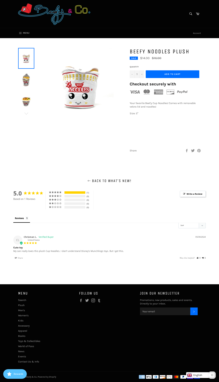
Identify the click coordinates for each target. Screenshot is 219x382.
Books (21, 335)
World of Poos (26, 346)
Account (197, 33)
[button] (198, 258)
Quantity (134, 67)
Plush (21, 305)
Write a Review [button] (194, 193)
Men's (21, 310)
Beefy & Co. (31, 377)
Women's (23, 315)
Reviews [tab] (19, 218)
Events (22, 356)
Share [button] (20, 258)
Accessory (24, 325)
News (21, 351)
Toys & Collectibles (29, 341)
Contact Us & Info (28, 361)
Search (22, 300)
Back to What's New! (111, 181)
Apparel (22, 330)
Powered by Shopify (47, 377)
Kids (20, 320)
